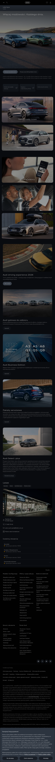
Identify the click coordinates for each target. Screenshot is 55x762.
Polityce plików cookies (44, 754)
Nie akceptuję (10, 758)
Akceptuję (45, 758)
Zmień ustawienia (28, 758)
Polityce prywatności (29, 754)
